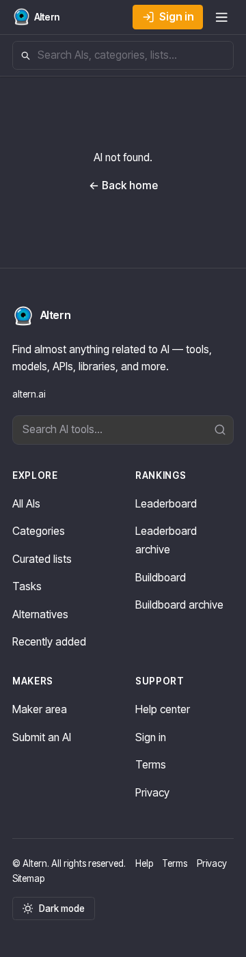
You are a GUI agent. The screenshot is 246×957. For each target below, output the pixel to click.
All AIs (26, 503)
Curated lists (42, 559)
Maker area (39, 709)
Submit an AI (41, 737)
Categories (38, 531)
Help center (162, 709)
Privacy (152, 792)
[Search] (224, 430)
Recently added (49, 641)
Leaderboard (166, 503)
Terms (150, 764)
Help (144, 863)
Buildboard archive (179, 604)
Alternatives (40, 614)
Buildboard (160, 577)
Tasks (27, 586)
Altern (55, 315)
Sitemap (28, 878)
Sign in (176, 16)
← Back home (123, 185)
